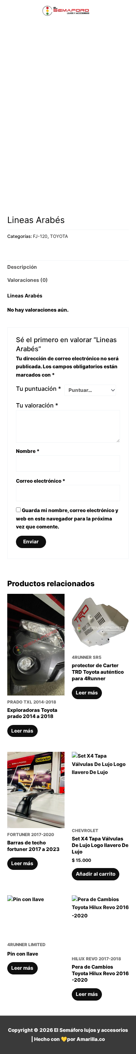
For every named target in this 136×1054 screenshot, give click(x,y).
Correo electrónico (40, 481)
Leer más (22, 731)
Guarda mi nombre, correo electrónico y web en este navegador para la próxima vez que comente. (67, 518)
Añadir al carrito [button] (95, 874)
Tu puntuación (38, 388)
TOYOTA (59, 236)
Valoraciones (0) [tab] (27, 280)
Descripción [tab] (22, 267)
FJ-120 (40, 236)
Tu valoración (37, 405)
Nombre (28, 451)
